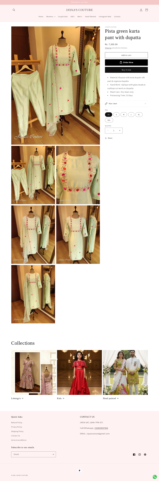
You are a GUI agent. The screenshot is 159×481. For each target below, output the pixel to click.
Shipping (108, 48)
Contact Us (15, 436)
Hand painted (109, 398)
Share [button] (110, 138)
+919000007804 (101, 428)
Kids (59, 398)
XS (109, 114)
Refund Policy (16, 422)
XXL (109, 120)
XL (139, 114)
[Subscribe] (53, 454)
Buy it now (126, 70)
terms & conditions (18, 440)
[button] (14, 10)
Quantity (108, 126)
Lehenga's (16, 398)
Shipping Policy (17, 431)
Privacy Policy (16, 427)
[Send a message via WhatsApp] (155, 477)
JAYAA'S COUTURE (22, 475)
